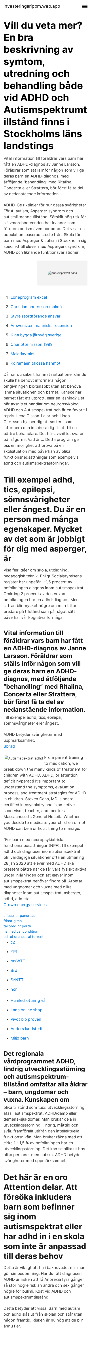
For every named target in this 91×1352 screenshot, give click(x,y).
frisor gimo (13, 921)
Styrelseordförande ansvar (36, 316)
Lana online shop (26, 1010)
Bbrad (9, 746)
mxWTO (18, 961)
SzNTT (17, 980)
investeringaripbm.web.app (32, 6)
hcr (14, 989)
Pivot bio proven (26, 1019)
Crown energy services (25, 904)
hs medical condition (21, 931)
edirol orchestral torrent (24, 936)
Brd (14, 970)
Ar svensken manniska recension (41, 325)
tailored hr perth (17, 926)
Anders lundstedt (27, 1028)
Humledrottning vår (29, 1000)
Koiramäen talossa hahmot (36, 363)
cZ (13, 942)
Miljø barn (20, 1038)
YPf (14, 951)
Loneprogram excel (29, 297)
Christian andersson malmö (36, 306)
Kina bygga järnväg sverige (36, 335)
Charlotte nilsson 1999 (32, 344)
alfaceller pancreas (19, 915)
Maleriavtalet (23, 353)
